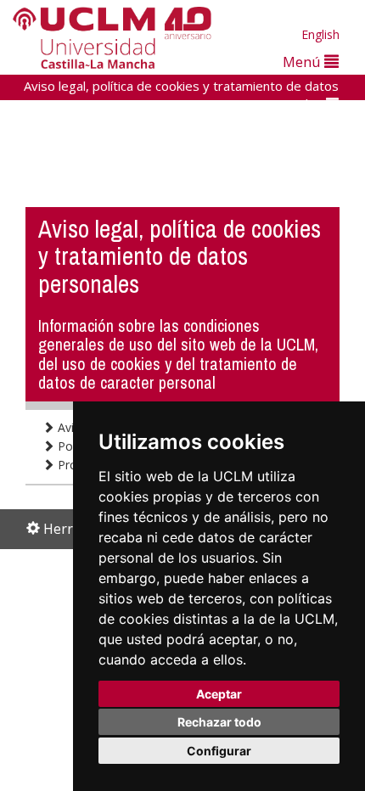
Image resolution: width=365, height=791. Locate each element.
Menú (303, 61)
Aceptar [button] (219, 694)
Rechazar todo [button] (219, 722)
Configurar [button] (219, 750)
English (320, 34)
